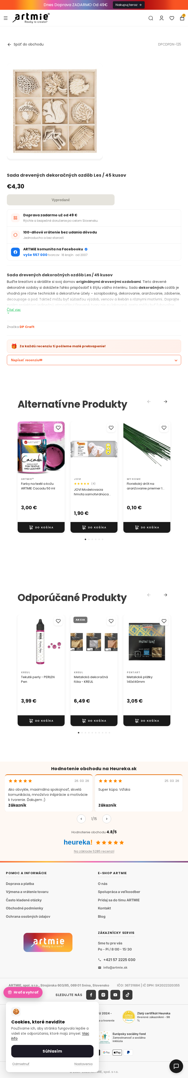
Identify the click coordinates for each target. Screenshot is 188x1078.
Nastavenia (83, 1064)
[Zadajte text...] (150, 18)
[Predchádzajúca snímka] (23, 448)
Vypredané (61, 200)
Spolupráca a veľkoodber (119, 892)
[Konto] (161, 18)
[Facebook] (91, 995)
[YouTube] (115, 995)
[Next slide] (165, 402)
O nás (102, 883)
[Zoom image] (55, 111)
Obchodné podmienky (24, 908)
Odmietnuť (20, 1064)
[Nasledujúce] (106, 818)
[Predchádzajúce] (81, 818)
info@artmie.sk (115, 967)
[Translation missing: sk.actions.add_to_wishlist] (58, 427)
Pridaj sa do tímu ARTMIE (119, 900)
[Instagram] (103, 995)
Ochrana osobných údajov (28, 916)
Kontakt (104, 908)
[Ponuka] (5, 17)
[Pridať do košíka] (41, 527)
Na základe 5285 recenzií (94, 851)
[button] (85, 539)
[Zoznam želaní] (172, 18)
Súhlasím (52, 1051)
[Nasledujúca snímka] (59, 448)
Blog (102, 916)
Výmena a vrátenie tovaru (27, 892)
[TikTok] (127, 995)
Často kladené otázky (24, 900)
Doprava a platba (20, 883)
